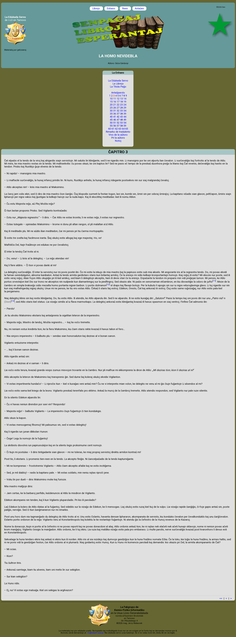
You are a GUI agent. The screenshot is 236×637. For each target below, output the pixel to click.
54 (124, 122)
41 (114, 116)
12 (118, 98)
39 (124, 113)
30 (111, 110)
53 (121, 122)
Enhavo (111, 8)
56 (114, 125)
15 (111, 101)
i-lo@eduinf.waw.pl (95, 633)
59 (124, 125)
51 (114, 122)
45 (111, 119)
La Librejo (118, 83)
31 (114, 110)
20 (111, 104)
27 (118, 107)
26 (114, 107)
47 (118, 119)
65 (126, 128)
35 (111, 113)
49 (124, 119)
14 (124, 98)
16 (114, 101)
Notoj (118, 140)
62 (116, 128)
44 (124, 116)
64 (123, 128)
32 (118, 110)
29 (124, 107)
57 (118, 125)
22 (118, 104)
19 (124, 101)
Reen (125, 8)
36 (114, 113)
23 (121, 104)
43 (121, 116)
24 (124, 104)
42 (118, 116)
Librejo (96, 8)
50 (111, 122)
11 (114, 98)
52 (118, 122)
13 (121, 98)
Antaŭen (139, 8)
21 (114, 104)
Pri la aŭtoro (118, 137)
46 (114, 119)
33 (121, 110)
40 (111, 116)
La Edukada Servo (118, 80)
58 (121, 125)
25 (111, 107)
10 (111, 98)
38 (121, 113)
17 (118, 101)
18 (121, 101)
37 (118, 113)
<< (220, 598)
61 (113, 128)
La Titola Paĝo (118, 86)
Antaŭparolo (118, 92)
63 (119, 128)
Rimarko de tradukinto (118, 131)
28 (121, 107)
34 (124, 110)
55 (111, 125)
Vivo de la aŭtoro (118, 134)
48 (121, 119)
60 (109, 128)
